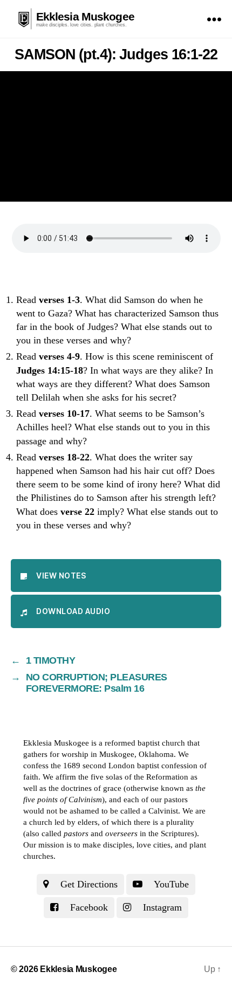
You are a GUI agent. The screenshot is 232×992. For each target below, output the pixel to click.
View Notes (61, 575)
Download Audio (73, 611)
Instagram (161, 907)
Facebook (87, 907)
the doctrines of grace (85, 788)
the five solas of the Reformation (133, 777)
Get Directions (88, 884)
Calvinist (163, 811)
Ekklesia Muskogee (85, 16)
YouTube (170, 884)
